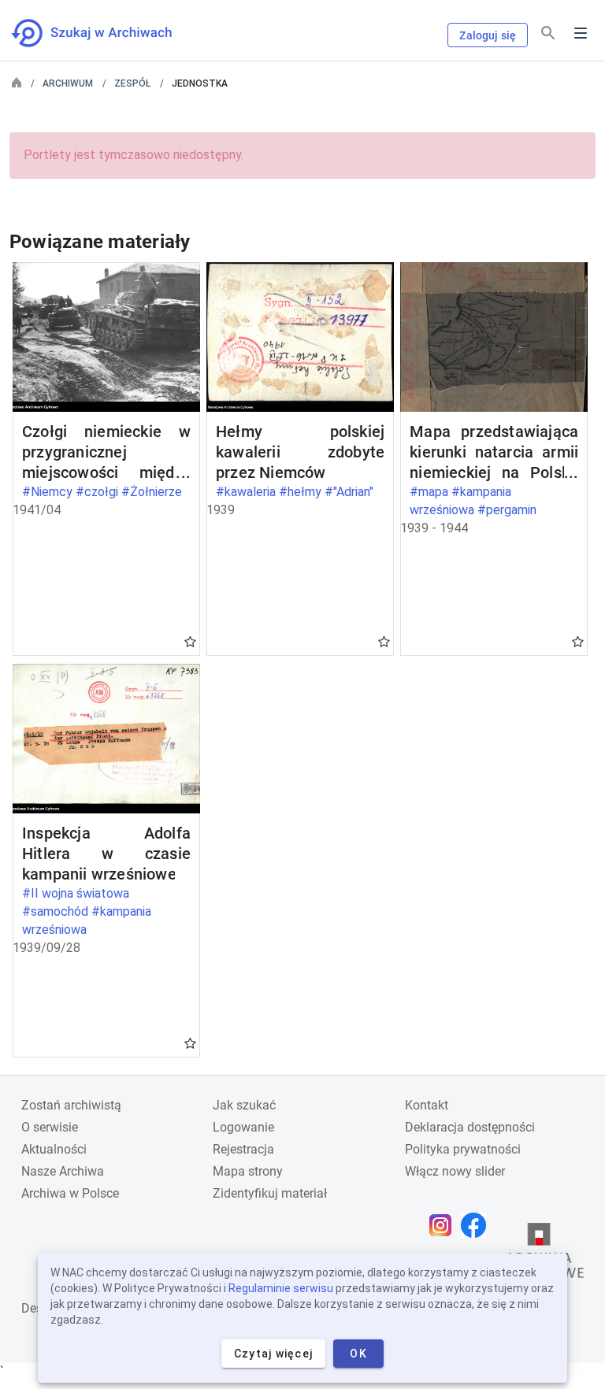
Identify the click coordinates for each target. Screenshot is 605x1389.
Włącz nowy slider (455, 1171)
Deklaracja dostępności (470, 1127)
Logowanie (243, 1127)
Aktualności (54, 1149)
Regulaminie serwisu (280, 1288)
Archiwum (68, 83)
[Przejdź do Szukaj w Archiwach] (105, 33)
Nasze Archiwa (62, 1171)
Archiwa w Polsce (70, 1193)
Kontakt (426, 1105)
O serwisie (49, 1127)
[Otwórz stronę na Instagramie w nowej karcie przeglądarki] (444, 1225)
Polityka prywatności (463, 1149)
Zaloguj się (487, 35)
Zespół (132, 83)
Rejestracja (243, 1149)
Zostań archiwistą (71, 1105)
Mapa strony (248, 1171)
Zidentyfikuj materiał (270, 1193)
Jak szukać (244, 1105)
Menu (581, 33)
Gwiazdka (190, 641)
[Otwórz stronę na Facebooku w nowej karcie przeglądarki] (477, 1225)
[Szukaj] (548, 33)
